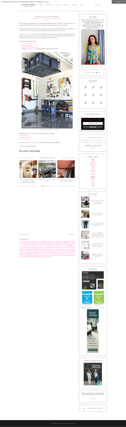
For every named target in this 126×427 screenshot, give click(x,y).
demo (61, 246)
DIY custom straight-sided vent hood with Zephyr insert (97, 245)
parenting (73, 250)
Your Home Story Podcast (28, 34)
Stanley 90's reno (28, 243)
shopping (55, 254)
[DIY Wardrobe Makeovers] (93, 385)
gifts (62, 247)
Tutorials (57, 4)
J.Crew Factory (93, 179)
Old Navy (93, 183)
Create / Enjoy (59, 423)
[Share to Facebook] (50, 186)
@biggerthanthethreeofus (25, 137)
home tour (51, 249)
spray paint (69, 254)
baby (33, 244)
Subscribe (93, 127)
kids (62, 249)
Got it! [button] (118, 1)
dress (70, 246)
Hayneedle (92, 165)
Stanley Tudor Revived (54, 243)
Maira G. (72, 423)
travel (64, 255)
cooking (40, 246)
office (57, 250)
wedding (34, 256)
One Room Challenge (62, 241)
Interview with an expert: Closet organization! (66, 180)
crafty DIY (49, 246)
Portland (73, 241)
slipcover (60, 253)
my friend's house (42, 250)
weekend (51, 256)
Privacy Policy (93, 398)
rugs (25, 254)
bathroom (49, 244)
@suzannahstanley (23, 135)
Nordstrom (92, 182)
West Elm (93, 172)
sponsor (64, 254)
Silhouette (21, 242)
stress (28, 255)
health (20, 249)
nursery (53, 250)
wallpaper (30, 256)
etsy (23, 247)
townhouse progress (56, 255)
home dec (34, 249)
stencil (25, 255)
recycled (21, 254)
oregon (60, 250)
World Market (93, 174)
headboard (72, 247)
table (31, 255)
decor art (58, 246)
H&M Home (92, 163)
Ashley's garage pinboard (49, 129)
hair (64, 247)
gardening (59, 247)
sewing (28, 254)
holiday (28, 249)
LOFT (93, 180)
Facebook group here (33, 142)
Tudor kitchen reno (65, 243)
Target (92, 167)
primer (58, 252)
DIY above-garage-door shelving (29, 43)
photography (43, 252)
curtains (54, 246)
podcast (48, 252)
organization (64, 250)
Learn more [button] (46, 1)
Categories (65, 4)
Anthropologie (93, 162)
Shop (81, 4)
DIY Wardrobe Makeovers (24, 241)
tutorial (68, 255)
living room (21, 250)
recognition (72, 252)
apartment (21, 244)
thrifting (44, 255)
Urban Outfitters (92, 170)
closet (37, 246)
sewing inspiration (43, 253)
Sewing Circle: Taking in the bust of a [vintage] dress (97, 202)
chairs (34, 246)
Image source (38, 129)
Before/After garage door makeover (30, 47)
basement (45, 244)
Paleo (69, 241)
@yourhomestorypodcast (25, 139)
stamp (74, 253)
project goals (63, 252)
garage (55, 247)
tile (47, 255)
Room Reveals (49, 4)
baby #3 (40, 244)
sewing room (49, 253)
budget (31, 246)
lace (68, 249)
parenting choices (23, 252)
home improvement (43, 249)
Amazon (93, 161)
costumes (44, 246)
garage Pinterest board (31, 48)
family (32, 247)
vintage (25, 256)
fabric (29, 247)
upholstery (72, 255)
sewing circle (35, 254)
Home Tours (74, 4)
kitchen (65, 249)
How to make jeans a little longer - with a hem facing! (97, 224)
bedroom (58, 244)
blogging (67, 244)
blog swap (63, 244)
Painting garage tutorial (27, 45)
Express (93, 178)
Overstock (93, 166)
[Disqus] (47, 211)
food (48, 247)
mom (100, 19)
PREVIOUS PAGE (24, 234)
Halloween (35, 241)
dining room (65, 246)
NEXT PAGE (71, 234)
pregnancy (53, 252)
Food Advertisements (90, 137)
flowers (45, 247)
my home (49, 250)
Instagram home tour (51, 241)
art (24, 244)
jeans (60, 249)
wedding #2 (39, 256)
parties (29, 252)
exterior (25, 247)
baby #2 (37, 244)
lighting (73, 249)
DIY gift (31, 241)
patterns (37, 252)
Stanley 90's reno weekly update (40, 243)
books (20, 246)
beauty (53, 244)
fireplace (38, 247)
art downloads (28, 244)
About (41, 4)
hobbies (24, 249)
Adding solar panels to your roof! (47, 180)
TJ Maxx (92, 168)
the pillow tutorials (39, 255)
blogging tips (72, 244)
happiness (67, 247)
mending (26, 250)
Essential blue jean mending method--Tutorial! (98, 255)
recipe (68, 252)
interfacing (56, 249)
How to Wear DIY (42, 241)
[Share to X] (48, 186)
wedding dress (45, 256)
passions (32, 252)
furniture (52, 247)
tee (33, 255)
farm (35, 247)
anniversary (72, 243)
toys (62, 255)
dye (73, 246)
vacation (21, 256)
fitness (42, 247)
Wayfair (93, 171)
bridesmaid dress (26, 246)
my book (36, 250)
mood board (31, 250)
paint (68, 250)
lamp (70, 249)
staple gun (21, 255)
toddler (49, 255)
